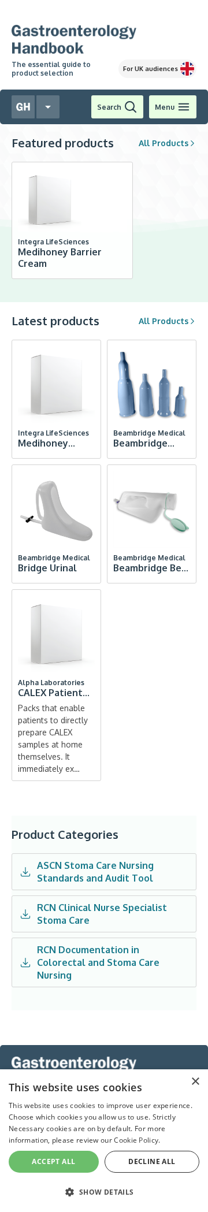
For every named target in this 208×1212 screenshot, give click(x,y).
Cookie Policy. (137, 1140)
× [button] (195, 1081)
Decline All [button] (151, 1161)
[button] (104, 1192)
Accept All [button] (53, 1161)
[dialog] (104, 1140)
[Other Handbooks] (48, 106)
